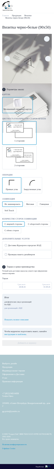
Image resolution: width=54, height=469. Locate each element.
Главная (5, 16)
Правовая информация (12, 381)
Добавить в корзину (27, 343)
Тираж (5, 278)
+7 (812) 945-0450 (10, 393)
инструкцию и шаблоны (15, 334)
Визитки (28, 16)
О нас (4, 378)
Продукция (16, 16)
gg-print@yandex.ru (11, 411)
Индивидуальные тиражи (13, 371)
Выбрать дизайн (9, 363)
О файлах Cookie (8, 448)
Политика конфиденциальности (14, 444)
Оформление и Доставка (13, 374)
